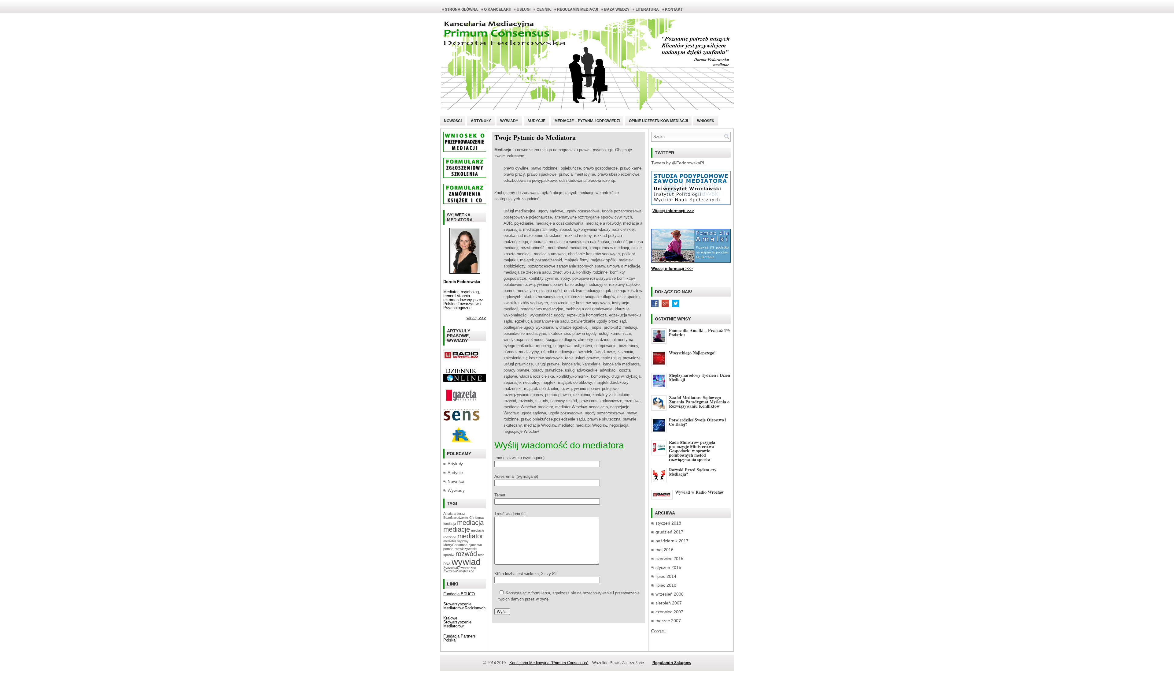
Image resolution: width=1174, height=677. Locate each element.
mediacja (470, 522)
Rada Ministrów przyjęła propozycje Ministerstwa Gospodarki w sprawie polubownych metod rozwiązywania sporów (692, 450)
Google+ (658, 631)
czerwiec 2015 (669, 558)
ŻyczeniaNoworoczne (459, 568)
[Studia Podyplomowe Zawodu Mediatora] (691, 203)
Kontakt (674, 9)
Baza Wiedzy (616, 9)
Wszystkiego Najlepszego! (692, 353)
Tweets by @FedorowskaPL (678, 162)
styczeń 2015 (668, 567)
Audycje (536, 121)
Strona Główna (461, 9)
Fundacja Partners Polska (459, 638)
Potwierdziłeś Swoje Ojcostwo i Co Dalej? (697, 422)
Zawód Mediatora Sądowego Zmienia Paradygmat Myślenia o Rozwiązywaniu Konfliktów (699, 401)
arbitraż (459, 513)
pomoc (448, 549)
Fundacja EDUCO (459, 594)
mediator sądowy (456, 541)
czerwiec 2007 (669, 611)
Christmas (477, 517)
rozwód (466, 554)
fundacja (449, 524)
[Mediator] (464, 272)
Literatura (647, 9)
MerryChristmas (455, 545)
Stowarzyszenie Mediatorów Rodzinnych (464, 606)
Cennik (544, 9)
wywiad (466, 562)
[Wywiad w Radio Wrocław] (461, 360)
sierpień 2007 (668, 602)
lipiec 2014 (665, 576)
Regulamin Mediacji (577, 9)
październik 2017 (672, 540)
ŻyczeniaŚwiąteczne (458, 571)
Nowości (453, 121)
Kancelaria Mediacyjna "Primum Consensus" (549, 662)
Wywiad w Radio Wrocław (699, 492)
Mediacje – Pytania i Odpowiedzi (587, 121)
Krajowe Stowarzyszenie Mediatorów (457, 622)
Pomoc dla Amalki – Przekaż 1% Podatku (699, 332)
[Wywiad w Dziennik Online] (461, 372)
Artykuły (481, 121)
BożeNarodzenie (455, 517)
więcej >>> (476, 318)
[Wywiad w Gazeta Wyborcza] (461, 401)
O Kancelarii (497, 9)
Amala (447, 513)
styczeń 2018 (668, 523)
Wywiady (509, 121)
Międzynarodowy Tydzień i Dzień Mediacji (699, 377)
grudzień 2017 (669, 531)
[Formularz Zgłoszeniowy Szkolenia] (464, 176)
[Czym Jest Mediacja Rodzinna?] (461, 441)
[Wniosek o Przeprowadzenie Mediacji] (464, 150)
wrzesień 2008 (669, 594)
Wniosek (705, 121)
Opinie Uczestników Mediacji (658, 121)
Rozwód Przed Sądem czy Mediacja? (692, 471)
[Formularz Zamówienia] (464, 202)
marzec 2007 (668, 620)
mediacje (456, 529)
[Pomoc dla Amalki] (691, 261)
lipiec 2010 (665, 585)
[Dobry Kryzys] (461, 419)
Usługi (523, 9)
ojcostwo (475, 545)
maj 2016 (664, 549)
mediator (470, 536)
